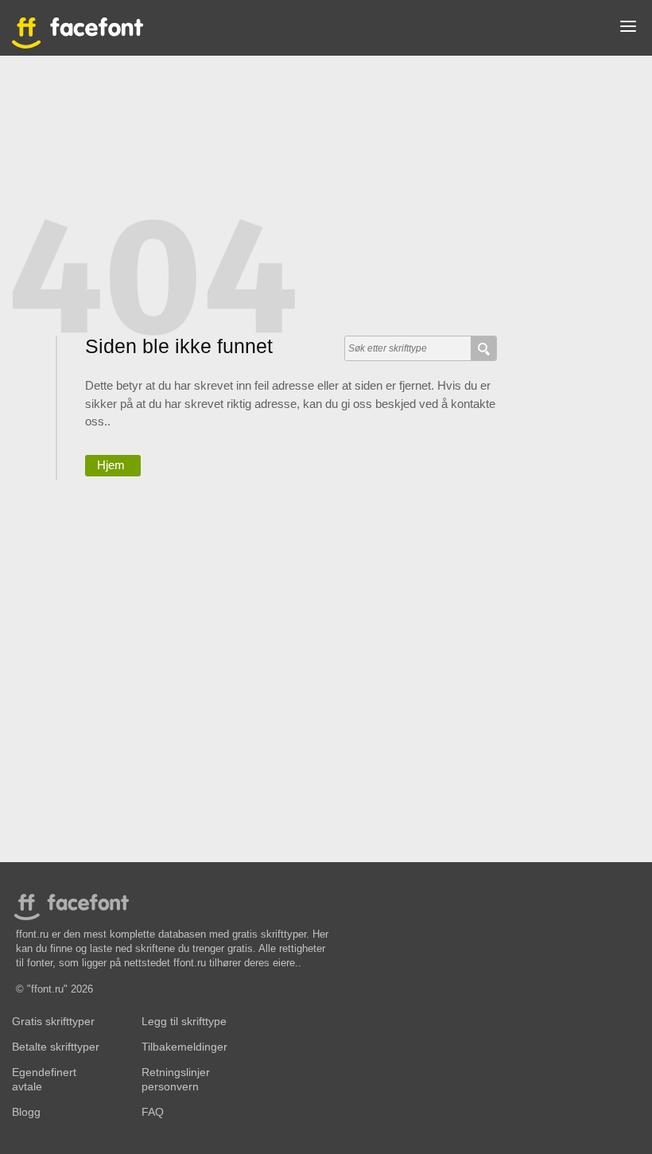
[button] (628, 29)
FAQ (153, 1112)
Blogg (26, 1112)
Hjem (111, 465)
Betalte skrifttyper (55, 1047)
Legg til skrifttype (184, 1022)
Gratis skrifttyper (53, 1022)
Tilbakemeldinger (184, 1047)
